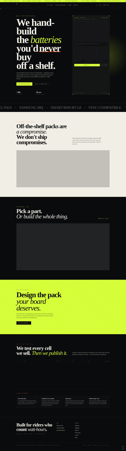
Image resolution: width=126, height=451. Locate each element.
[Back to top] (122, 447)
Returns (77, 430)
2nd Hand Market (61, 430)
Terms (84, 445)
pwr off (108, 291)
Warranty (77, 425)
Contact (77, 435)
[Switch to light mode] (100, 5)
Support (75, 5)
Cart (106, 5)
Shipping (77, 428)
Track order (77, 432)
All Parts (50, 5)
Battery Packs (60, 425)
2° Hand (69, 5)
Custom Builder (59, 5)
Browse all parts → (104, 218)
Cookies (96, 445)
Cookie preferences (104, 445)
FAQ (76, 437)
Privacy (90, 445)
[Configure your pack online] (39, 179)
